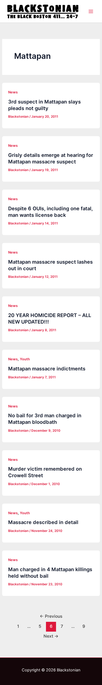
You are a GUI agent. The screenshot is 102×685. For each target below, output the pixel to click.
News (13, 92)
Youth (25, 359)
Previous (51, 616)
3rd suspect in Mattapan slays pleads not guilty (44, 105)
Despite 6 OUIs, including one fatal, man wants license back (50, 211)
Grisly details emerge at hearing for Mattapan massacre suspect (50, 158)
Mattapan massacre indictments (46, 369)
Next (51, 636)
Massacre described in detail (43, 522)
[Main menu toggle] (91, 11)
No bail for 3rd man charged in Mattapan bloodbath (44, 418)
